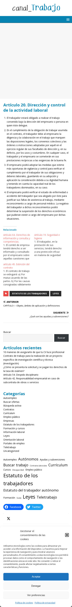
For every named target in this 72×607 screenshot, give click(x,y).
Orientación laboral (13, 439)
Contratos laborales (38, 465)
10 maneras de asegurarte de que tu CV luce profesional (33, 352)
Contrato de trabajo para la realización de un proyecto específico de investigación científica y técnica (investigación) (32, 359)
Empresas (8, 420)
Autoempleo (10, 398)
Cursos (7, 469)
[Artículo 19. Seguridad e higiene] (49, 245)
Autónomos (28, 459)
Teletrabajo (9, 447)
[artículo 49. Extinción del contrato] (18, 274)
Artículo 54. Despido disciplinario (20, 374)
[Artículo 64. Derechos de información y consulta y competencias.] (18, 246)
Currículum (9, 413)
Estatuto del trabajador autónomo (31, 490)
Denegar (36, 585)
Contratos (8, 409)
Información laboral (14, 432)
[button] (67, 535)
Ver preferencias (36, 595)
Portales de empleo (14, 443)
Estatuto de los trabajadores (29, 293)
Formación (9, 497)
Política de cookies (24, 602)
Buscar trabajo (15, 464)
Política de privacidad (45, 602)
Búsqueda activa (12, 405)
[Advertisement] (36, 61)
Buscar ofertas (11, 401)
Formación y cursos (14, 428)
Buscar (7, 332)
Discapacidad (18, 470)
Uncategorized (11, 451)
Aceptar (36, 576)
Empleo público (11, 416)
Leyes (56, 293)
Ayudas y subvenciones (52, 459)
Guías (19, 498)
